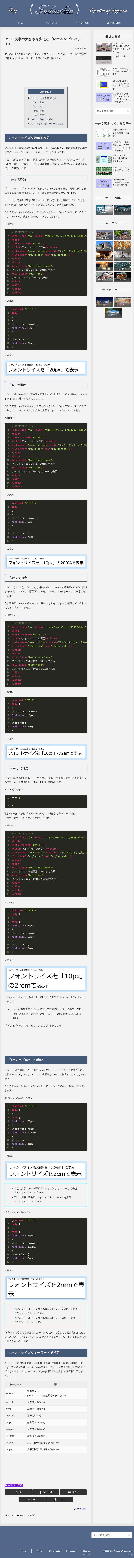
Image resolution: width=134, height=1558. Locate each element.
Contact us (70, 1551)
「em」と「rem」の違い (41, 119)
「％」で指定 (38, 106)
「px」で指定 (38, 102)
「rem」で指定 (38, 115)
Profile (39, 1551)
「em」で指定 (38, 111)
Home (23, 1551)
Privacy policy (55, 1551)
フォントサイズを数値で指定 (43, 98)
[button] (59, 1499)
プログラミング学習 (15, 1485)
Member (86, 1554)
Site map (86, 1551)
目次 (42, 91)
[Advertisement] (46, 73)
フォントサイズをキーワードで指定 (47, 124)
